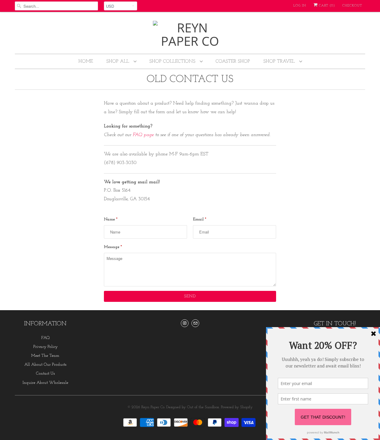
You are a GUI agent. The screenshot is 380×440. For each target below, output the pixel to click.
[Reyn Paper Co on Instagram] (185, 323)
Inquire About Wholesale (45, 383)
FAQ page (143, 135)
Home (85, 61)
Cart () (326, 5)
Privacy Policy (45, 347)
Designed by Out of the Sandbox (192, 407)
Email (199, 219)
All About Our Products (45, 364)
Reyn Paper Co (152, 407)
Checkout (352, 5)
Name (111, 219)
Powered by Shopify (237, 407)
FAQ (45, 338)
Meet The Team (45, 356)
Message (113, 247)
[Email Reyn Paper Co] (195, 323)
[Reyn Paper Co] (190, 34)
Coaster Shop (233, 61)
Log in (299, 5)
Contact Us (45, 373)
